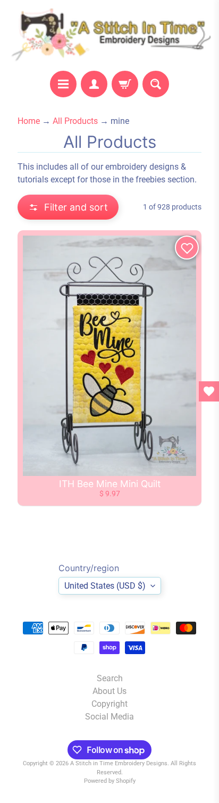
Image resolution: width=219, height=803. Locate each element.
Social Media (109, 717)
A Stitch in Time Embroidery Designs (118, 763)
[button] (68, 207)
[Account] (94, 84)
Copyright (109, 704)
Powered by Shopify (110, 780)
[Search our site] (155, 84)
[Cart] (125, 84)
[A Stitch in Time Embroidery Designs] (109, 35)
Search (110, 678)
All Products (75, 121)
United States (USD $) (105, 586)
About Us (109, 691)
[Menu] (63, 84)
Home (29, 121)
